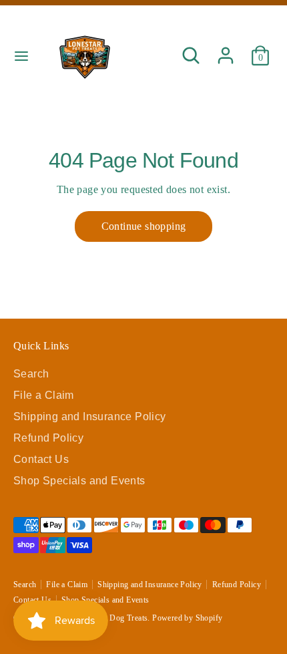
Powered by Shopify (187, 618)
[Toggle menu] (21, 55)
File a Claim (43, 395)
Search (31, 373)
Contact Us (41, 459)
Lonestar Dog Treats (113, 618)
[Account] (225, 49)
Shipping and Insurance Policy (89, 416)
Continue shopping (143, 226)
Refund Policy (48, 438)
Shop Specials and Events (79, 480)
